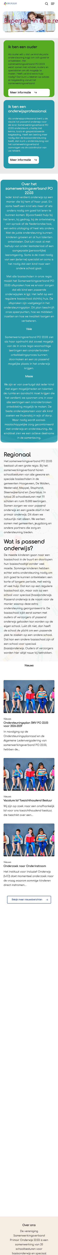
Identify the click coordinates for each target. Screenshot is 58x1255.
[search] (46, 4)
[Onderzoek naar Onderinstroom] (29, 855)
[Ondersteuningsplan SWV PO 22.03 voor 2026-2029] (29, 716)
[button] (52, 3)
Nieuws (7, 719)
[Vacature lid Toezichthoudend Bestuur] (29, 787)
